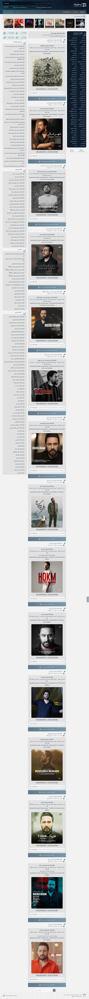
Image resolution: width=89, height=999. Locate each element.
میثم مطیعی (74, 137)
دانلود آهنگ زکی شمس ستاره (18, 174)
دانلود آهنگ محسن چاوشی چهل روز (17, 201)
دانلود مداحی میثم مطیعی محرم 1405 (16, 273)
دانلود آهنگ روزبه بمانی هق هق (55, 734)
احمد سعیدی (73, 42)
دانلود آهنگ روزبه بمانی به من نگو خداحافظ (52, 292)
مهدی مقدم (83, 132)
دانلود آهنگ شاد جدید (19, 386)
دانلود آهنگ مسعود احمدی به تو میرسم (16, 353)
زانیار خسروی (82, 74)
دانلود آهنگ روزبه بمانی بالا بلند (55, 924)
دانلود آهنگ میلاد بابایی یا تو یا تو (17, 356)
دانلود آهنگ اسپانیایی (20, 443)
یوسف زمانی (82, 145)
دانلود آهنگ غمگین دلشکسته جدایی (17, 428)
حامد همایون (73, 57)
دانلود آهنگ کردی (20, 473)
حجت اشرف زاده (73, 59)
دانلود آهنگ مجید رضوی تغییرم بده (17, 225)
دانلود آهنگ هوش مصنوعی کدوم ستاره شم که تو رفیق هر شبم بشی (15, 154)
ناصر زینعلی (74, 139)
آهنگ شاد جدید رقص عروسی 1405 (17, 210)
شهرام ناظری (83, 87)
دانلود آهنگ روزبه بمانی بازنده (55, 608)
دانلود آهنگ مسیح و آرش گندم (18, 246)
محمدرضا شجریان (81, 120)
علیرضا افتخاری (82, 98)
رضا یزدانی (83, 72)
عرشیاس (83, 89)
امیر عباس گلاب (73, 44)
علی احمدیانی (82, 92)
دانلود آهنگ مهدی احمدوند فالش (17, 368)
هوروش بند (83, 143)
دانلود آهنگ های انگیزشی (19, 461)
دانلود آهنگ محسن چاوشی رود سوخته (16, 183)
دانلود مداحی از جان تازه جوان (18, 264)
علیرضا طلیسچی (73, 98)
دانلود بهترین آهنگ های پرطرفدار (17, 377)
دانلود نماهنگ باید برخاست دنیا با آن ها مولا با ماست (15, 260)
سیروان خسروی (73, 79)
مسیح (75, 126)
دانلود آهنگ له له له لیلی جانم (18, 350)
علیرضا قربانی (82, 100)
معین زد (83, 128)
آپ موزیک (80, 5)
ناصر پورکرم (83, 139)
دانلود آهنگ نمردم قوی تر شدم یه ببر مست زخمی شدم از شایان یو (15, 123)
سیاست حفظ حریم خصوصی (11, 995)
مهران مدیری (82, 137)
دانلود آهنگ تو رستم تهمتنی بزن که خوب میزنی (14, 222)
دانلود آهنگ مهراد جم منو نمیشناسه (17, 243)
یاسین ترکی (74, 143)
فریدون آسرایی (73, 102)
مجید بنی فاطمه (82, 109)
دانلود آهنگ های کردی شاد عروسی (17, 79)
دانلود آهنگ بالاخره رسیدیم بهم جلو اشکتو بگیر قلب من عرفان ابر (14, 149)
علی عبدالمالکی (73, 94)
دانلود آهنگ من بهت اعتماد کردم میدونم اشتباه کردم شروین (15, 110)
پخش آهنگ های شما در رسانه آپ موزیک (19, 7)
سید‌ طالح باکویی (82, 79)
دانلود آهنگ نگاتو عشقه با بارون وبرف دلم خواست (14, 362)
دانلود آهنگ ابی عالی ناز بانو (18, 136)
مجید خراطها (74, 109)
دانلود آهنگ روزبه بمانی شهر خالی (54, 103)
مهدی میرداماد (73, 132)
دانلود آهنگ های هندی (19, 464)
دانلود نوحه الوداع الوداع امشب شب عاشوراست (14, 285)
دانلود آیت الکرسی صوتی (19, 291)
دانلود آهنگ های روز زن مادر (18, 413)
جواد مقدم (74, 55)
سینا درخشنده (73, 81)
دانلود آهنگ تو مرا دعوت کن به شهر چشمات (15, 103)
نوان (84, 141)
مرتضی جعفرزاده (82, 124)
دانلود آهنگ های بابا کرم (19, 65)
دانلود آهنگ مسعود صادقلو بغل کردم (16, 316)
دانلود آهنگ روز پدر (20, 398)
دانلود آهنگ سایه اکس (19, 100)
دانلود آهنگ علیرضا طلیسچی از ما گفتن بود (15, 213)
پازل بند (83, 55)
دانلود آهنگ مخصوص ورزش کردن (17, 425)
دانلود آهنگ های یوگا (20, 455)
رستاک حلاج (83, 68)
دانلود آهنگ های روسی (19, 440)
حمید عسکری (82, 64)
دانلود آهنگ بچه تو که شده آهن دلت (16, 91)
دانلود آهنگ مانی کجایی (19, 329)
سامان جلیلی (74, 74)
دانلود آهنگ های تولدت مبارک (18, 216)
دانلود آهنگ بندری (20, 434)
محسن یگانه (82, 115)
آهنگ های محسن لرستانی (19, 470)
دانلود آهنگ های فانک (19, 410)
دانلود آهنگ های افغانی (19, 422)
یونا (75, 145)
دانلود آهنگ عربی (20, 437)
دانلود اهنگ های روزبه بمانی (58, 33)
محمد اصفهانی (73, 115)
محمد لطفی (74, 117)
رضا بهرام (74, 68)
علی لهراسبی (83, 96)
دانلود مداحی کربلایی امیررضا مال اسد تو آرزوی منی (14, 255)
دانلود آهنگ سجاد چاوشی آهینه (17, 97)
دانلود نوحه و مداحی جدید (19, 395)
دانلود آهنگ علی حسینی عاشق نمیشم (16, 322)
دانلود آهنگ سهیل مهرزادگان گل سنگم (16, 228)
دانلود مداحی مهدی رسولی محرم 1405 (16, 276)
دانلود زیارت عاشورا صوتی (19, 294)
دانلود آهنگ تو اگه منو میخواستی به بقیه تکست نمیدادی (15, 72)
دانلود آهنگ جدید (20, 389)
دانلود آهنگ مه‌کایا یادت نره (18, 94)
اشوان (84, 44)
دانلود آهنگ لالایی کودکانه (18, 383)
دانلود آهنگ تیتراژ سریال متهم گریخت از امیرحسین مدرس (14, 162)
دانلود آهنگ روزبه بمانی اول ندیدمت (54, 229)
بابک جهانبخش (73, 51)
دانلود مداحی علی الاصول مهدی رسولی (16, 282)
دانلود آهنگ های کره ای (19, 449)
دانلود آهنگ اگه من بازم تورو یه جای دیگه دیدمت (14, 62)
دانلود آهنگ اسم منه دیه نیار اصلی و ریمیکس (15, 82)
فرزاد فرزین (83, 102)
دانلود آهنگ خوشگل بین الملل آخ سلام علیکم (15, 119)
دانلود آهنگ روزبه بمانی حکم (55, 543)
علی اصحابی (74, 92)
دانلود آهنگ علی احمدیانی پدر (18, 319)
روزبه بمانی (49, 89)
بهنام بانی (74, 53)
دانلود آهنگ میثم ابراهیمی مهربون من (16, 204)
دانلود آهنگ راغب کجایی (19, 344)
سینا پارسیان (82, 81)
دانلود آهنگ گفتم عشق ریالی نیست (17, 145)
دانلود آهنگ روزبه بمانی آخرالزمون (54, 40)
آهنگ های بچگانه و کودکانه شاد (17, 416)
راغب (75, 66)
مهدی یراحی (82, 135)
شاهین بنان (74, 83)
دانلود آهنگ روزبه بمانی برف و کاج (54, 480)
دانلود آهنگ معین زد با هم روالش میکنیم (16, 219)
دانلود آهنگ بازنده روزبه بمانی (55, 671)
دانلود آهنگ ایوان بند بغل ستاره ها (17, 142)
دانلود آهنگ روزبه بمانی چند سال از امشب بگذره (51, 166)
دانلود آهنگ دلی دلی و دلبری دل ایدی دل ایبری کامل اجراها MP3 (15, 58)
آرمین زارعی (74, 38)
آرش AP (83, 38)
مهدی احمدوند (73, 128)
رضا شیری (83, 70)
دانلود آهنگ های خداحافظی (18, 452)
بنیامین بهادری (82, 53)
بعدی (40, 990)
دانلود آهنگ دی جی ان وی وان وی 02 (16, 189)
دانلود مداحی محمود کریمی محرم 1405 (16, 267)
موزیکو (72, 150)
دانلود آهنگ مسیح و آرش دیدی (18, 192)
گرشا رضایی (83, 104)
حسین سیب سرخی (81, 61)
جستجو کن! (6, 3)
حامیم (84, 59)
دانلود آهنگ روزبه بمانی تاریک (55, 796)
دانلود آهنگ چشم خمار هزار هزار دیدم (16, 68)
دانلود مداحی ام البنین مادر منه (18, 279)
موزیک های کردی (20, 431)
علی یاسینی (74, 96)
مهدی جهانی (82, 130)
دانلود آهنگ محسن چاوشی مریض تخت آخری (15, 231)
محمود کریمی (82, 122)
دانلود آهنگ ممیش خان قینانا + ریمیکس (16, 371)
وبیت (73, 996)
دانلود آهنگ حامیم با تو (19, 177)
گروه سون (74, 104)
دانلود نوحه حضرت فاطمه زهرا (18, 288)
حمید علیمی (74, 64)
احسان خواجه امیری (72, 40)
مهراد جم (74, 135)
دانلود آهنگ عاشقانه (20, 392)
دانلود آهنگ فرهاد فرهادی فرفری (18, 332)
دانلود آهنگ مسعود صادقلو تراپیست (17, 54)
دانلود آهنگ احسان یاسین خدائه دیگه (16, 130)
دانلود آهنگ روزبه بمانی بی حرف (55, 859)
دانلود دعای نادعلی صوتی (19, 303)
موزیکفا (81, 150)
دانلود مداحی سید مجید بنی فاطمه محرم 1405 (14, 270)
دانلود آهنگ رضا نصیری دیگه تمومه (17, 127)
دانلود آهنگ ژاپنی (20, 446)
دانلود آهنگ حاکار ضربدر (19, 186)
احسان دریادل (82, 42)
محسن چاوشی (82, 113)
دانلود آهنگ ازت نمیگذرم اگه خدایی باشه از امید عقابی (15, 115)
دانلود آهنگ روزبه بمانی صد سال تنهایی (53, 355)
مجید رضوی (82, 111)
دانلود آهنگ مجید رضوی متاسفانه (17, 240)
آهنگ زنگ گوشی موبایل (19, 407)
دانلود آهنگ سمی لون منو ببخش (17, 106)
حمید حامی (74, 61)
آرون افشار (83, 40)
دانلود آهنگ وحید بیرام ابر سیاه (18, 347)
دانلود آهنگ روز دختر (20, 404)
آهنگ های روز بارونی (20, 458)
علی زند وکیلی (82, 94)
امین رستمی (82, 48)
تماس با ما (75, 12)
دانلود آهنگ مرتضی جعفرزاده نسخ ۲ (17, 139)
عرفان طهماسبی (73, 89)
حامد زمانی (83, 57)
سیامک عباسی (73, 77)
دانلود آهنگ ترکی (21, 401)
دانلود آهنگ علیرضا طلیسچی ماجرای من (16, 195)
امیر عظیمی (83, 46)
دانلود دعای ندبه (21, 306)
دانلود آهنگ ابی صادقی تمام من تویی (16, 180)
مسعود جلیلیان (73, 124)
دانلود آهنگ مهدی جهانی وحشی (17, 338)
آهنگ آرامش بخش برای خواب (18, 419)
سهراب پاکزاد (82, 77)
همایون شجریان (73, 141)
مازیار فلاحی (83, 107)
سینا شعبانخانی (82, 83)
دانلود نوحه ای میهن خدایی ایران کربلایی (16, 234)
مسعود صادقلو (82, 126)
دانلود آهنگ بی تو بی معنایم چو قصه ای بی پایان (14, 166)
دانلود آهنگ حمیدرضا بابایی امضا (17, 335)
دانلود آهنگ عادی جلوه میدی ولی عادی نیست (15, 76)
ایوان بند (83, 51)
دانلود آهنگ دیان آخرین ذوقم (18, 85)
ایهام (75, 48)
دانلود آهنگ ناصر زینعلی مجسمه (17, 237)
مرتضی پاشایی (73, 122)
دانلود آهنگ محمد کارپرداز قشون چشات (16, 133)
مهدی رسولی (74, 130)
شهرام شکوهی (73, 85)
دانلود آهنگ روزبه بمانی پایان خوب (54, 417)
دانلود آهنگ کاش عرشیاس (19, 374)
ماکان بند (74, 107)
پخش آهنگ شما (67, 12)
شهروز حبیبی (74, 87)
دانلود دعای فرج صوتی (19, 300)
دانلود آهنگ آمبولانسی (19, 467)
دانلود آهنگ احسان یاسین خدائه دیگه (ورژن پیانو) (14, 88)
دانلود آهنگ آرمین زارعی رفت (18, 365)
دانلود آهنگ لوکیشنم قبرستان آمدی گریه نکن (15, 158)
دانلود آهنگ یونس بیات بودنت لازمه (17, 207)
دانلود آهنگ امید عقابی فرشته (18, 198)
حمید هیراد (83, 66)
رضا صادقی (74, 70)
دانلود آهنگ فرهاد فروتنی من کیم (17, 359)
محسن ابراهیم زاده (72, 111)
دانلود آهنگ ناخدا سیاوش (19, 51)
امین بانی (74, 46)
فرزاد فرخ (74, 100)
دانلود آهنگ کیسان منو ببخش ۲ (17, 341)
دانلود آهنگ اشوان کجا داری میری (17, 325)
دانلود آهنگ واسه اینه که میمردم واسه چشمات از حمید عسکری (15, 47)
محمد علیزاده (82, 117)
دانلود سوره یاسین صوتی (19, 297)
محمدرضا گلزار (73, 120)
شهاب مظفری (82, 85)
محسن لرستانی (73, 113)
